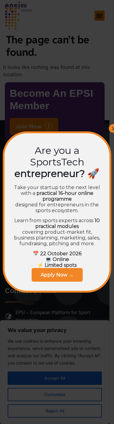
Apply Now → (57, 275)
